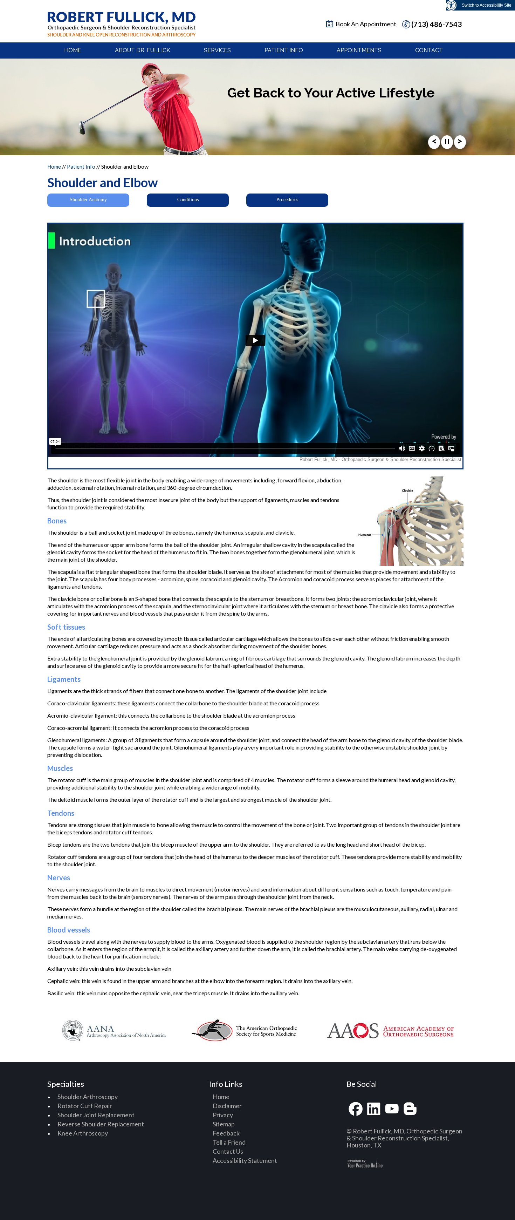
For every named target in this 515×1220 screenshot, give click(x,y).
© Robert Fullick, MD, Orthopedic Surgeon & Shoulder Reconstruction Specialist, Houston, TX (404, 1138)
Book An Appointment (366, 24)
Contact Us (228, 1151)
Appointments (359, 50)
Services (217, 50)
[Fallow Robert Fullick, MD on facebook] (355, 1109)
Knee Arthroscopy (82, 1133)
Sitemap (224, 1124)
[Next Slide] (460, 143)
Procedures (287, 199)
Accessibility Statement (245, 1160)
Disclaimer (227, 1106)
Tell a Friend (229, 1142)
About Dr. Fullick (142, 50)
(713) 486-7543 (436, 24)
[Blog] (410, 1109)
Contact (429, 50)
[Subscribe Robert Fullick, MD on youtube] (392, 1109)
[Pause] (447, 143)
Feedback (226, 1133)
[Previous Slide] (434, 143)
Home (72, 50)
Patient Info (284, 50)
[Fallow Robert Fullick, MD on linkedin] (374, 1109)
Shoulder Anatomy (88, 199)
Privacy (223, 1115)
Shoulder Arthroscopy (87, 1096)
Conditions (188, 199)
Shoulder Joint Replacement (96, 1115)
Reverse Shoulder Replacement (100, 1124)
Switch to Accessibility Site (486, 5)
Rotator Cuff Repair (84, 1106)
